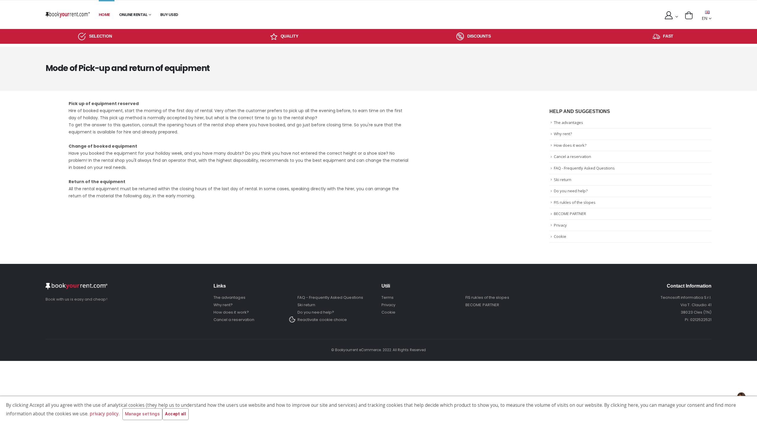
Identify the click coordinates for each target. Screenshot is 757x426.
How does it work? (570, 145)
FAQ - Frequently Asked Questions (584, 168)
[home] (68, 15)
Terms (387, 297)
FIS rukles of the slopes (575, 202)
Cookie (560, 236)
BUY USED (169, 14)
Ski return (562, 179)
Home (104, 14)
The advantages (568, 122)
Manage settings (142, 414)
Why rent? (563, 133)
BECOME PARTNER (570, 213)
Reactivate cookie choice (322, 319)
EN (704, 18)
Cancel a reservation (572, 156)
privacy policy (104, 414)
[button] (688, 15)
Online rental (133, 14)
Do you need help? (571, 190)
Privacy (560, 225)
